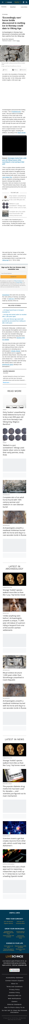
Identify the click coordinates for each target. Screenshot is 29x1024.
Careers (14, 1001)
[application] (14, 144)
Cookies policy (14, 992)
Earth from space (20, 921)
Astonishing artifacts (20, 923)
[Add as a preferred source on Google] (14, 970)
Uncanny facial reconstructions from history (20, 937)
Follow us (16, 69)
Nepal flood (13, 6)
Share (6, 69)
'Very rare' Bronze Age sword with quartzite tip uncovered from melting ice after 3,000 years (14, 321)
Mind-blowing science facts (20, 950)
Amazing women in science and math (20, 932)
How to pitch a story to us (14, 1007)
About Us (14, 983)
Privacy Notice (19, 282)
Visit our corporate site (19, 965)
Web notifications (14, 998)
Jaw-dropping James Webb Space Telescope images (8, 932)
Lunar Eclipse (24, 6)
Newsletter (24, 69)
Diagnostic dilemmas (8, 923)
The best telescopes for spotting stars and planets (8, 950)
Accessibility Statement (14, 977)
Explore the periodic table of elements (8, 936)
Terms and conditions (15, 986)
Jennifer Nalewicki (9, 39)
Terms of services (18, 280)
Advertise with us (14, 995)
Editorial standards (14, 1004)
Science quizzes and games (8, 946)
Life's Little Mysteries (8, 921)
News (18, 40)
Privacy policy (14, 989)
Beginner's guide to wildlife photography (20, 946)
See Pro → (17, 2)
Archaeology (5, 14)
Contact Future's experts (14, 980)
